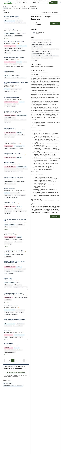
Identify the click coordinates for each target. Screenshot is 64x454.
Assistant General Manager (9, 128)
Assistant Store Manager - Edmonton (12, 16)
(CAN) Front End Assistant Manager (11, 97)
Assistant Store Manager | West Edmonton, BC (14, 41)
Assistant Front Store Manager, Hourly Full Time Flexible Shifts (16, 83)
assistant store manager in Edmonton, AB (13, 385)
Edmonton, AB (8, 383)
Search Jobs (53, 2)
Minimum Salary (33, 6)
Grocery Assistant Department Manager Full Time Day (15, 319)
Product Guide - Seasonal (9, 202)
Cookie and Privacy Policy (14, 376)
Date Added (5, 10)
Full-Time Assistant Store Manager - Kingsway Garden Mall (15, 220)
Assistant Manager (8, 278)
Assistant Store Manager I (9, 162)
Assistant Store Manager (9, 29)
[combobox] (23, 2)
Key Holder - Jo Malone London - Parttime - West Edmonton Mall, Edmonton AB (14, 262)
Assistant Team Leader (9, 71)
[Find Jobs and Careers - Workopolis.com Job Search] (8, 2)
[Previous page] (5, 360)
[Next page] (25, 360)
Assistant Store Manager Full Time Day (12, 153)
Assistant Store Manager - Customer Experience (14, 57)
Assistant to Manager (8, 343)
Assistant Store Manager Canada (11, 305)
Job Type (23, 6)
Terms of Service (24, 375)
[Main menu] (60, 2)
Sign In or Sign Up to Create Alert (17, 372)
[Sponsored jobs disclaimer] (60, 12)
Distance (14, 6)
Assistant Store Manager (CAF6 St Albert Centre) (14, 177)
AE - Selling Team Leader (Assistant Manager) (13, 250)
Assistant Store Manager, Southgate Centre (13, 293)
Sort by (4, 6)
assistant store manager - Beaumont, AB (12, 111)
